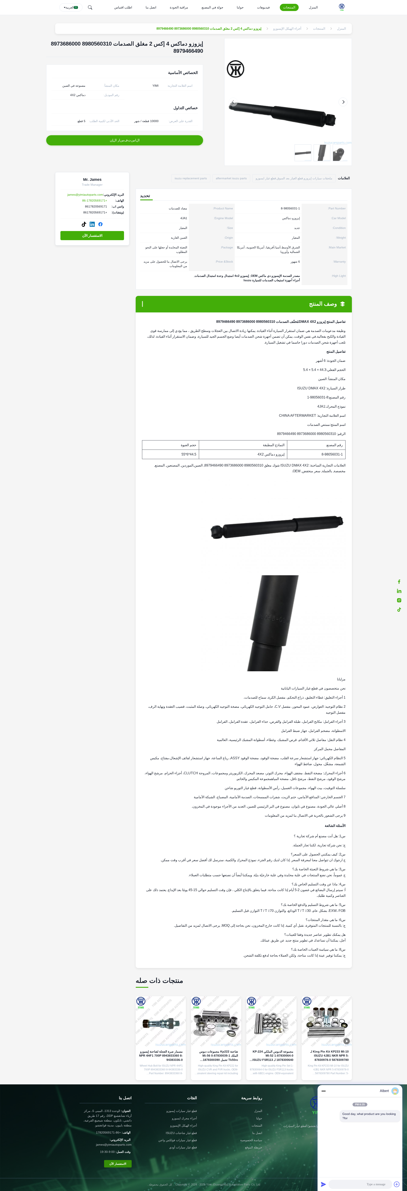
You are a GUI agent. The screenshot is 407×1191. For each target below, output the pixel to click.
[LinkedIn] (92, 224)
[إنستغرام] (401, 600)
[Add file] (397, 1184)
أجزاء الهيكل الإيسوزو (183, 1125)
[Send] (323, 1184)
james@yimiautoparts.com (85, 194)
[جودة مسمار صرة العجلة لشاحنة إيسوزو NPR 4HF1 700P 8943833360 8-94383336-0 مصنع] (161, 1021)
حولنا (240, 7)
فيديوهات (263, 7)
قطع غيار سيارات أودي (183, 1147)
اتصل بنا (151, 7)
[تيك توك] (401, 609)
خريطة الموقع (253, 1147)
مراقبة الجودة (179, 7)
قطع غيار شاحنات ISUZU (181, 1133)
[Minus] (323, 1090)
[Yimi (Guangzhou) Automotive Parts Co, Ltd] (342, 7)
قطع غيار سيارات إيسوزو (181, 1111)
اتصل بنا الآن (327, 1073)
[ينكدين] (401, 591)
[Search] (90, 7)
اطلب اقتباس (123, 7)
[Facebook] (100, 224)
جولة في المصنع (212, 7)
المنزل (313, 7)
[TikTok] (83, 224)
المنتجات (289, 7)
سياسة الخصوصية (251, 1140)
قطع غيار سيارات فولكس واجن (177, 1140)
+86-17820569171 (94, 200)
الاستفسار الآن (92, 235)
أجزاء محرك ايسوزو (184, 1118)
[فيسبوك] (401, 581)
